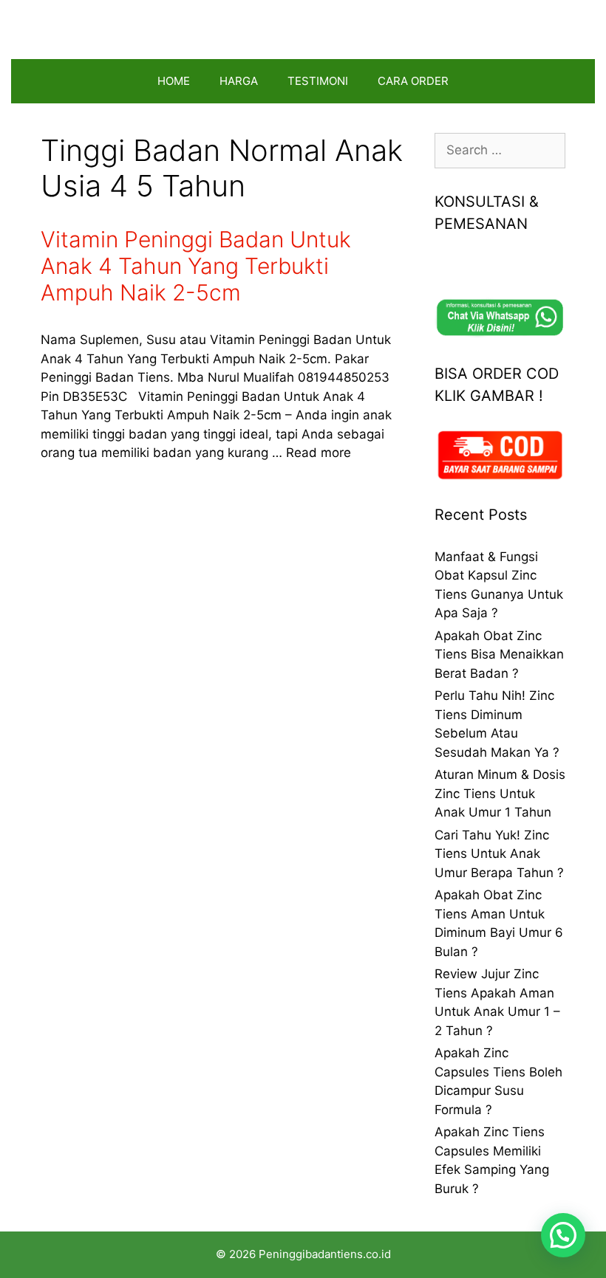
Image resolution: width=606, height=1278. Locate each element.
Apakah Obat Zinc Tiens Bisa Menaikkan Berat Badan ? (499, 654)
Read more (318, 452)
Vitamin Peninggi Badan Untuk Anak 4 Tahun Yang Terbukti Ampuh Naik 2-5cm (196, 266)
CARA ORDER (413, 81)
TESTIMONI (317, 81)
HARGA (238, 81)
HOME (173, 81)
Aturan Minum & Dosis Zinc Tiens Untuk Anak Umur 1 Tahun (500, 793)
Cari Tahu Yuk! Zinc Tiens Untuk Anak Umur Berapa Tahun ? (499, 854)
